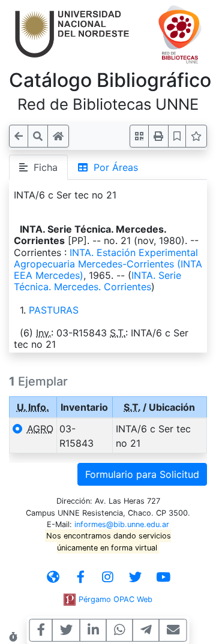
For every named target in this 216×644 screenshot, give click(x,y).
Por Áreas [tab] (113, 167)
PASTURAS (54, 310)
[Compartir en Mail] (173, 630)
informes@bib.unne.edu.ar (121, 524)
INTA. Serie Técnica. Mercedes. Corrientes (97, 281)
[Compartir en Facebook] (41, 630)
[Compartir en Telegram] (146, 630)
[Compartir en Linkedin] (93, 630)
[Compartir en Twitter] (66, 630)
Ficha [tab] (43, 167)
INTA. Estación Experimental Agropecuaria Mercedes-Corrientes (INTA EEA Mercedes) (108, 263)
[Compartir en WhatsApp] (119, 630)
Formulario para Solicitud (142, 474)
